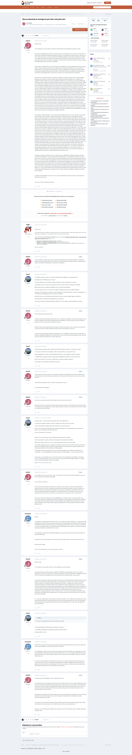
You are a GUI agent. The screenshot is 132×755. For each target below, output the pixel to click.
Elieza (95, 28)
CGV (44, 748)
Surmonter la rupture (61, 207)
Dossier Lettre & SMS (61, 200)
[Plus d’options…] (85, 41)
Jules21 (30, 23)
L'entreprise (49, 7)
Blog (37, 7)
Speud (96, 69)
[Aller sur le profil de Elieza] (92, 30)
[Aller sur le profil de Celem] (91, 82)
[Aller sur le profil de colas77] (91, 89)
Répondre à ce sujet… (34, 733)
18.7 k (28, 236)
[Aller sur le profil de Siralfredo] (91, 59)
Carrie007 (28, 513)
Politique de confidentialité (27, 748)
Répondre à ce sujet (80, 29)
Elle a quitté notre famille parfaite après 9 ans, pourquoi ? (99, 67)
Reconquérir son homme (47, 207)
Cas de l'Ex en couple (62, 202)
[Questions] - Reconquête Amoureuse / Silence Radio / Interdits (51, 24)
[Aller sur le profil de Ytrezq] (91, 75)
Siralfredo (97, 60)
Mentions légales (38, 748)
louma (28, 274)
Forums (32, 7)
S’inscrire (108, 2)
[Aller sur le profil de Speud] (91, 66)
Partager (73, 23)
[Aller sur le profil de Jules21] (23, 23)
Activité (56, 7)
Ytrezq (96, 76)
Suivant (36, 35)
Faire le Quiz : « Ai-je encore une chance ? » (61, 213)
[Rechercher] (109, 7)
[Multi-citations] (35, 186)
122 (28, 52)
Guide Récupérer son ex (47, 202)
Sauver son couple (46, 204)
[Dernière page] (40, 36)
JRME (28, 224)
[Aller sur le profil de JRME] (28, 229)
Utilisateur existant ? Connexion (94, 2)
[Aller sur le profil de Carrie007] (28, 518)
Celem (96, 84)
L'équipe (43, 7)
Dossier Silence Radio (47, 200)
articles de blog (52, 215)
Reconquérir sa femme (62, 204)
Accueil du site (25, 7)
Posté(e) (41, 40)
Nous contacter (66, 751)
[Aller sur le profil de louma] (28, 279)
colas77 (96, 91)
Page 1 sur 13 (46, 35)
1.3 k (28, 286)
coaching (65, 215)
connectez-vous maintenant (66, 726)
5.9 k (28, 525)
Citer (39, 186)
